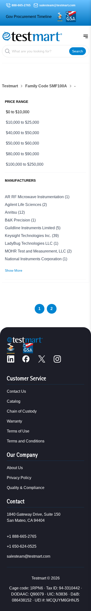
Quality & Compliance (25, 488)
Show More (13, 270)
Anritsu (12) (15, 212)
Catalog (13, 401)
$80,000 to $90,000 (22, 154)
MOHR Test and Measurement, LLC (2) (38, 251)
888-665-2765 (21, 5)
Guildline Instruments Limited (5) (32, 228)
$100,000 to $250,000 (24, 164)
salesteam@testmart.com (57, 5)
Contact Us (16, 391)
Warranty (14, 421)
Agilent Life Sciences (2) (26, 205)
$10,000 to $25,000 (22, 122)
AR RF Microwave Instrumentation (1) (37, 197)
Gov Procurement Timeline (29, 17)
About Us (15, 468)
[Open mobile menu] (85, 36)
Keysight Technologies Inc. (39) (32, 236)
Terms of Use (18, 431)
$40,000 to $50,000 (22, 133)
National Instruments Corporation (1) (36, 259)
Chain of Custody (22, 411)
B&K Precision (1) (20, 220)
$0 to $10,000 (17, 112)
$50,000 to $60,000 (22, 143)
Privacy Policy (19, 478)
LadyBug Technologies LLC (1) (31, 243)
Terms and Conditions (25, 441)
